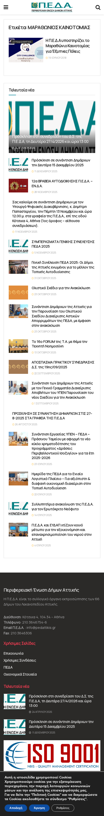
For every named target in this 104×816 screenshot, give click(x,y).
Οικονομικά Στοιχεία (20, 674)
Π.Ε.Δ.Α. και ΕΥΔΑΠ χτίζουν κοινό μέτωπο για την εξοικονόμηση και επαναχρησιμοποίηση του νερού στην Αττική (62, 532)
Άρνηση (39, 808)
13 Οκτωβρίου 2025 (45, 352)
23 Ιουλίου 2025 (43, 464)
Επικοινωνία (13, 653)
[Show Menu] (6, 7)
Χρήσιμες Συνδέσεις (20, 660)
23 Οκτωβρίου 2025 (45, 294)
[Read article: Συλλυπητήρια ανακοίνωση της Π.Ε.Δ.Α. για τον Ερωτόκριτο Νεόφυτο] (18, 509)
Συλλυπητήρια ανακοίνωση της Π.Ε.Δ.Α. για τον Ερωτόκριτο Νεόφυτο (62, 506)
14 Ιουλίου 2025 (43, 515)
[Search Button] (98, 7)
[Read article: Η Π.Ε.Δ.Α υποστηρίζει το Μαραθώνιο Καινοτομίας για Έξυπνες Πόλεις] (26, 50)
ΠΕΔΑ (8, 667)
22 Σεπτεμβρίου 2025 (47, 373)
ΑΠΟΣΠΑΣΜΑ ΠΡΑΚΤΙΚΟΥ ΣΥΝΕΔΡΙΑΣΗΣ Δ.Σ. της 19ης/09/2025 (63, 364)
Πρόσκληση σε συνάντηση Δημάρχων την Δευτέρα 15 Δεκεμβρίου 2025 (61, 162)
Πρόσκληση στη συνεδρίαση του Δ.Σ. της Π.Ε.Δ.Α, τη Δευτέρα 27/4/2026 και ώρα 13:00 (50, 139)
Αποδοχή (15, 808)
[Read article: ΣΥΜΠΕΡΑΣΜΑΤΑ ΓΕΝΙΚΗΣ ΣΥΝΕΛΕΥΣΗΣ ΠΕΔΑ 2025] (18, 246)
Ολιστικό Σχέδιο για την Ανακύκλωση (61, 288)
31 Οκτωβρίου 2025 (45, 278)
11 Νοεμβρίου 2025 (26, 231)
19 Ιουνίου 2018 (57, 57)
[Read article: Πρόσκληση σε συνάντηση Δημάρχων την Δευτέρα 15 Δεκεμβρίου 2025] (18, 165)
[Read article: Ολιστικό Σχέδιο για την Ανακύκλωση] (18, 292)
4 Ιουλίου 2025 (42, 545)
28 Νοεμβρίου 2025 (45, 192)
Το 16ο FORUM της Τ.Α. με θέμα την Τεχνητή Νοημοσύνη (59, 344)
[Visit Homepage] (52, 7)
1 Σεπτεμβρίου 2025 (46, 403)
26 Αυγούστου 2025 (26, 424)
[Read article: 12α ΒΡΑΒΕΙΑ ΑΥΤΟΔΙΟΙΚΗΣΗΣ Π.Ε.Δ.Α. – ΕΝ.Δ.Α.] (18, 185)
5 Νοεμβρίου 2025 (45, 252)
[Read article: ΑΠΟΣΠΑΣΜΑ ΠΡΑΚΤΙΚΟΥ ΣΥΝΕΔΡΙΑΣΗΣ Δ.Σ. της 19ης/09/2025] (18, 367)
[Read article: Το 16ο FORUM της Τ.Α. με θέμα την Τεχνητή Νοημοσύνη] (18, 346)
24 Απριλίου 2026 (25, 148)
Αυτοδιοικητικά (22, 41)
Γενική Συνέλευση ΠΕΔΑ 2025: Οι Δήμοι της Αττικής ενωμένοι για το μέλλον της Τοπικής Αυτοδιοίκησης (63, 267)
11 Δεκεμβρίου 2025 (45, 171)
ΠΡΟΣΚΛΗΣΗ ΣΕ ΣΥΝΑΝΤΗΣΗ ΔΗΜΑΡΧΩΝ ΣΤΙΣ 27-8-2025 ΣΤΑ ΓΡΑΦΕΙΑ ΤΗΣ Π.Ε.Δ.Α (52, 416)
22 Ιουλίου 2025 (43, 494)
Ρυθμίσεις (62, 808)
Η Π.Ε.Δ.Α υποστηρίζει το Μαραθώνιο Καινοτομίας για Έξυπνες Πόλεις (67, 46)
